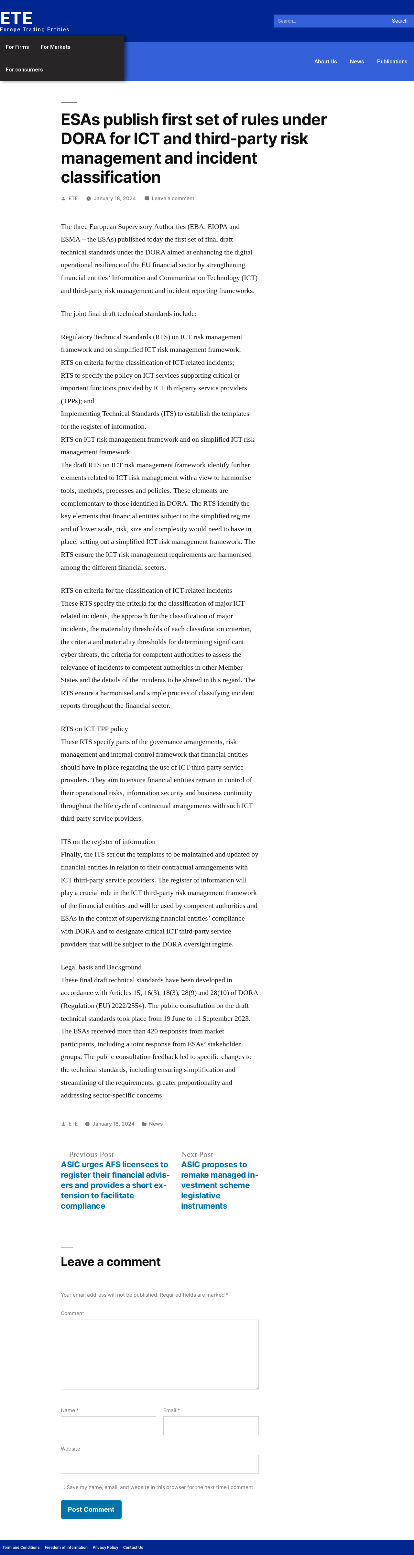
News (357, 61)
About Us (325, 61)
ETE (73, 198)
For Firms (17, 47)
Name (70, 1410)
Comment (72, 1313)
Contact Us (133, 1547)
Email (171, 1410)
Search (400, 21)
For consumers (24, 69)
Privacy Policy (105, 1547)
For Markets (56, 47)
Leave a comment (173, 198)
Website (70, 1449)
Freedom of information (66, 1547)
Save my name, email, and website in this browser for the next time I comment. (161, 1487)
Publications (392, 61)
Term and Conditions (21, 1547)
